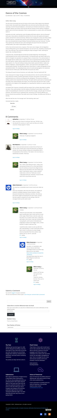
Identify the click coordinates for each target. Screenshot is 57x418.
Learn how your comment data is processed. (34, 294)
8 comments (27, 15)
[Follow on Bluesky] (41, 414)
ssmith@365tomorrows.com (36, 387)
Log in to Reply (16, 128)
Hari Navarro (16, 144)
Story (22, 15)
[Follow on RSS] (49, 414)
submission (9, 15)
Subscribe (11, 314)
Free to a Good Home (12, 321)
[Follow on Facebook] (45, 414)
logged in (14, 292)
